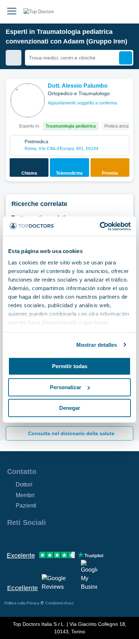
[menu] (12, 12)
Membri (25, 495)
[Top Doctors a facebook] (12, 537)
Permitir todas (69, 366)
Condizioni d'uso (59, 603)
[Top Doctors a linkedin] (38, 537)
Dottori (24, 484)
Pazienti (26, 506)
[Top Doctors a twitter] (51, 537)
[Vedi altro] (125, 94)
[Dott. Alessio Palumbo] (27, 100)
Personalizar (65, 387)
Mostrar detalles (96, 345)
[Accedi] (125, 12)
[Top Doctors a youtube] (63, 537)
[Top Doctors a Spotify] (90, 537)
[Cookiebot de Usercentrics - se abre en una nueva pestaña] (100, 226)
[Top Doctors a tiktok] (76, 537)
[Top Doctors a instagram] (25, 537)
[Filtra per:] (13, 58)
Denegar (69, 408)
